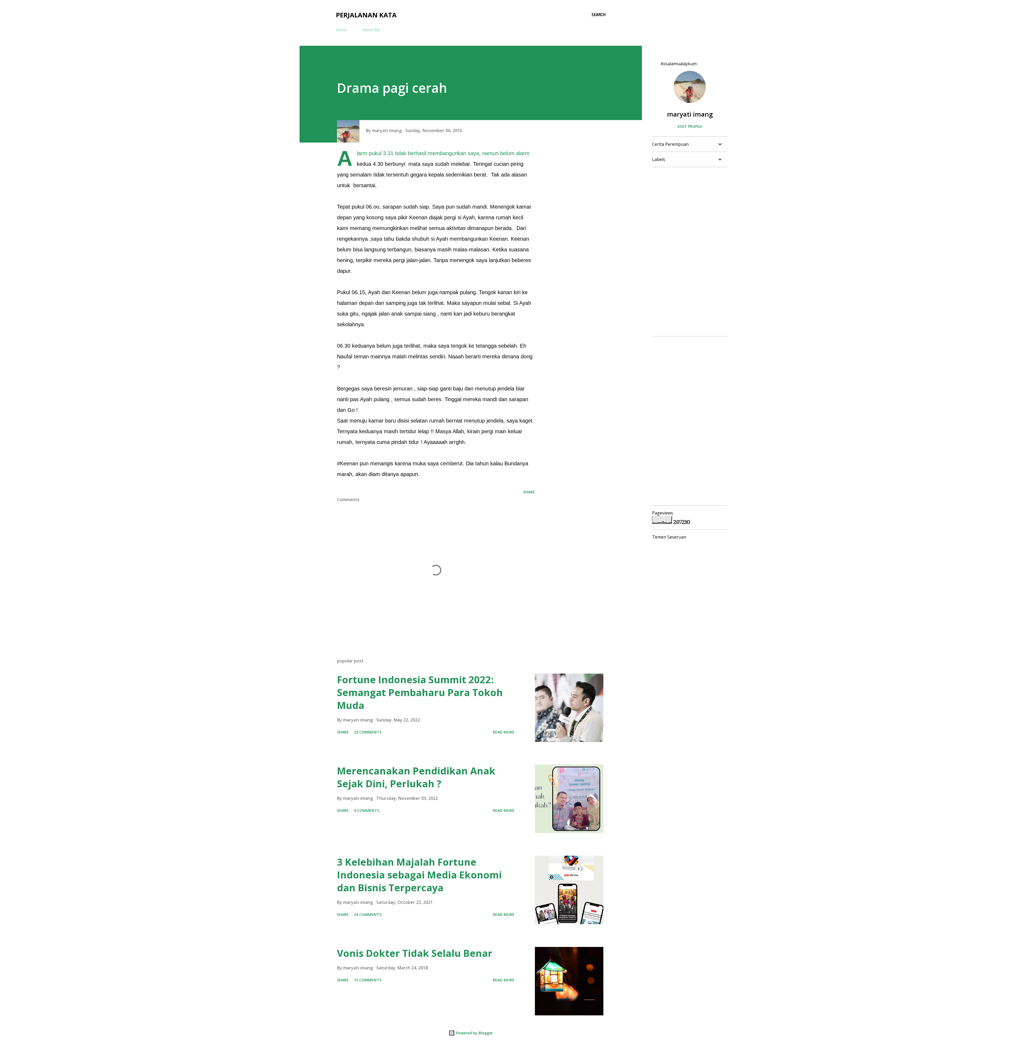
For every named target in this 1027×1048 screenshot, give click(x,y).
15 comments (367, 979)
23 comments (367, 732)
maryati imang (690, 114)
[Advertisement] (687, 251)
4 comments (366, 810)
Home (341, 30)
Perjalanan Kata (366, 14)
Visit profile (689, 126)
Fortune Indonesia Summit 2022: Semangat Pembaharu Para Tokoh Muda (420, 692)
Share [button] (529, 491)
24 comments (367, 914)
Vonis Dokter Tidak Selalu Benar (414, 953)
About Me (371, 30)
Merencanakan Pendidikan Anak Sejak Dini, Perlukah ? (416, 777)
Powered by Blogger (474, 1032)
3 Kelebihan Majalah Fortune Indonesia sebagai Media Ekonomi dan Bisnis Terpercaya (419, 874)
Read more (504, 732)
